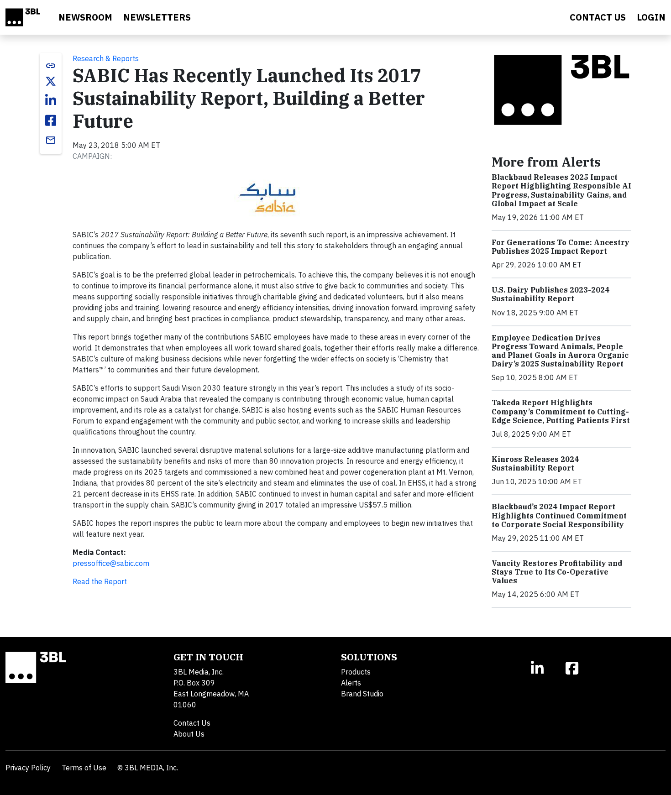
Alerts (351, 682)
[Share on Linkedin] (50, 100)
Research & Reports (106, 58)
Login (651, 17)
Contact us (598, 17)
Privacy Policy (28, 767)
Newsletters (157, 17)
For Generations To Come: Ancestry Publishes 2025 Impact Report (560, 247)
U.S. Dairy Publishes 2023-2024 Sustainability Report (550, 294)
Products (356, 671)
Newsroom (85, 17)
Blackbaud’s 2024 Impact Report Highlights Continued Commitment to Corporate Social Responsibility (559, 515)
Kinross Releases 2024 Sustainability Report (535, 463)
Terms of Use (84, 767)
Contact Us (191, 722)
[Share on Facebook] (50, 120)
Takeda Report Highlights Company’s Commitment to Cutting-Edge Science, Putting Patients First (561, 411)
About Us (188, 733)
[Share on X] (50, 81)
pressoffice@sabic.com (111, 563)
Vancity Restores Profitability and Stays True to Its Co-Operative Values (557, 572)
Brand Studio (362, 693)
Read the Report (100, 581)
